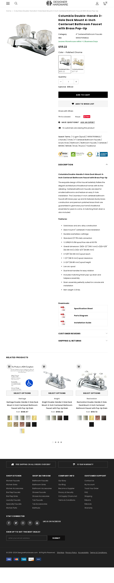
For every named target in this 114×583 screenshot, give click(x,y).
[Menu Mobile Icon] (8, 3)
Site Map (60, 552)
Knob (75, 146)
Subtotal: (62, 87)
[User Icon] (97, 3)
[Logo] (57, 3)
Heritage (22, 398)
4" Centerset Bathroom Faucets (87, 140)
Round (82, 146)
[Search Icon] (16, 3)
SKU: (60, 38)
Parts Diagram (81, 315)
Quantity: (62, 77)
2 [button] (55, 442)
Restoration (92, 398)
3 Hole (70, 140)
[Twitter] (15, 523)
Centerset (102, 143)
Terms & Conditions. (98, 552)
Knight (57, 398)
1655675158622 (93, 136)
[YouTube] (37, 523)
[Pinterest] (30, 523)
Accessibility (83, 552)
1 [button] (53, 442)
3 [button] (58, 442)
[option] (31, 39)
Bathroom (74, 143)
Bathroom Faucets (89, 143)
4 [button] (61, 442)
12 (63, 128)
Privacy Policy (71, 552)
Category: (62, 34)
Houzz (77, 116)
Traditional (91, 146)
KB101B (61, 146)
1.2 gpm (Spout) (79, 136)
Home (8, 11)
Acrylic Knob (63, 143)
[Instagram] (22, 523)
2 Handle (62, 140)
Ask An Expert (87, 122)
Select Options (22, 393)
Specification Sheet (83, 308)
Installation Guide (82, 322)
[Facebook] (8, 523)
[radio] (64, 64)
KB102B (68, 146)
